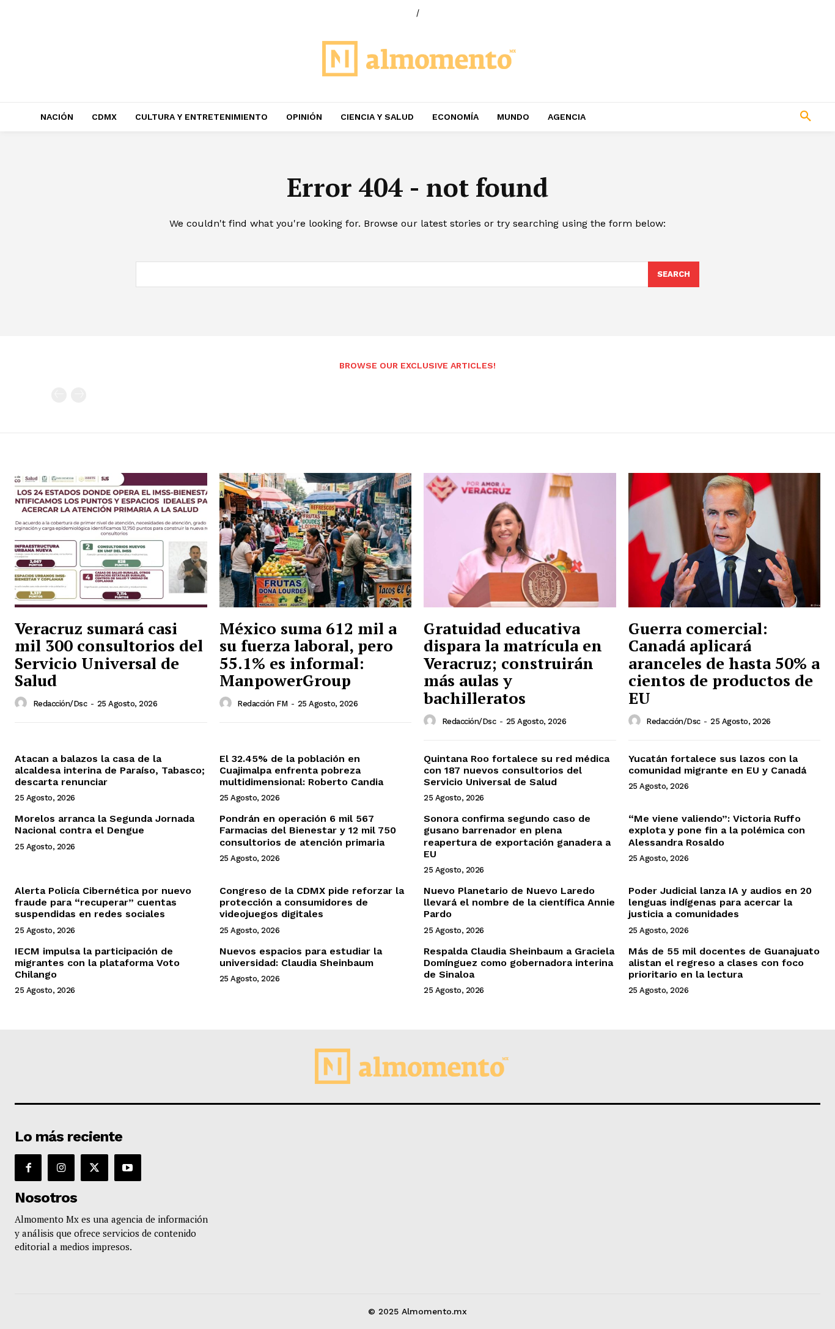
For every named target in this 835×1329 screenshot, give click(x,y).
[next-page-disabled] (78, 395)
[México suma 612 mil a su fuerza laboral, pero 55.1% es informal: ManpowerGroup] (315, 540)
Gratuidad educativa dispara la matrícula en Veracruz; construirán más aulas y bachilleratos (513, 663)
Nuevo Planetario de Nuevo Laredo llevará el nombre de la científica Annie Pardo (519, 902)
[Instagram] (61, 1167)
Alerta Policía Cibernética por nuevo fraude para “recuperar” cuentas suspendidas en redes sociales (103, 902)
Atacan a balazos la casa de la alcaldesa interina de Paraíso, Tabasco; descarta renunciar (110, 770)
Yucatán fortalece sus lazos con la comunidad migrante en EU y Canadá (717, 764)
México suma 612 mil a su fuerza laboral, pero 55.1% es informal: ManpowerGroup (308, 654)
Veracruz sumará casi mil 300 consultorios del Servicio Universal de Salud (109, 654)
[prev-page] (59, 395)
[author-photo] (23, 703)
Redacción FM (262, 703)
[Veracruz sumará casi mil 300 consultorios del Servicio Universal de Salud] (111, 540)
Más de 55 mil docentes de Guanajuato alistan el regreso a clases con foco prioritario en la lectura (724, 962)
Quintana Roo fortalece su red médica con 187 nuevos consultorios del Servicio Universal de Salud (516, 770)
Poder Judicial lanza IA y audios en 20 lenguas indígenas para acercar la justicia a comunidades (720, 902)
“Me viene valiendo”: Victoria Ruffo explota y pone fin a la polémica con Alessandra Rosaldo (716, 830)
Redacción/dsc (60, 703)
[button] (731, 116)
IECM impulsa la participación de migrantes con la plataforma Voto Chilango (97, 962)
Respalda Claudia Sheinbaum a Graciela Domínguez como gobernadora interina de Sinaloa (519, 962)
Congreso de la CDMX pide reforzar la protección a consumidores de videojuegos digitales (311, 902)
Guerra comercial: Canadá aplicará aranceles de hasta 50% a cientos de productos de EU (724, 663)
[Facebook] (28, 1167)
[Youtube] (127, 1167)
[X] (94, 1167)
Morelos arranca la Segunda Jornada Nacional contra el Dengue (104, 824)
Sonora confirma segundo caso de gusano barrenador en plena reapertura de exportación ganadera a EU (517, 836)
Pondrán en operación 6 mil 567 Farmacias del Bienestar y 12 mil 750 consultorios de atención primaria (307, 830)
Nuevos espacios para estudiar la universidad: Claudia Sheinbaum (300, 956)
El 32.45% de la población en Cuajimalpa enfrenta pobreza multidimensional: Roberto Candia (301, 770)
